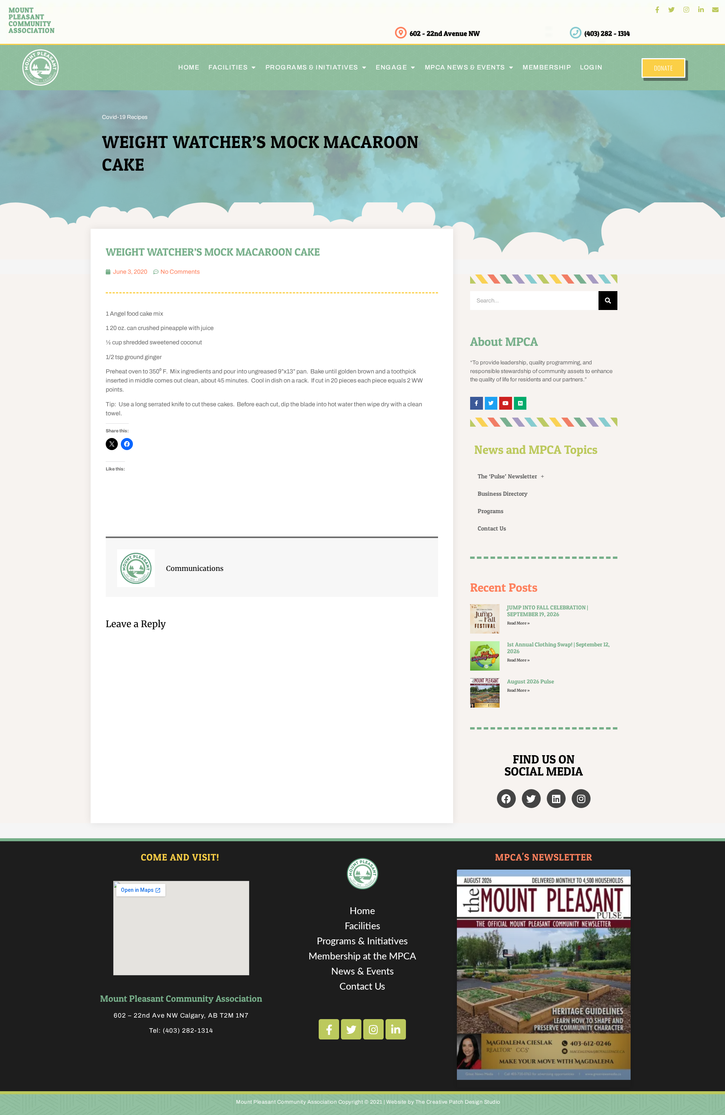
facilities (228, 67)
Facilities (362, 926)
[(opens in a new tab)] (485, 693)
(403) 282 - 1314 (607, 33)
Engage (391, 67)
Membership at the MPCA (362, 956)
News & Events (362, 971)
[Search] (608, 300)
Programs (490, 511)
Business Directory (503, 493)
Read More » (518, 623)
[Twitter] (672, 9)
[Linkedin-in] (701, 9)
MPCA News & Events (465, 67)
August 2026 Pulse (530, 681)
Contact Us (492, 528)
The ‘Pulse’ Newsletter (507, 476)
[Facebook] (506, 798)
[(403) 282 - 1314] (576, 33)
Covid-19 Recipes (125, 117)
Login (591, 67)
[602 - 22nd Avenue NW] (401, 33)
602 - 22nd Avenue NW (445, 33)
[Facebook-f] (657, 9)
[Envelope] (715, 9)
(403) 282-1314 (188, 1030)
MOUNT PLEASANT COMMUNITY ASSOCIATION (32, 20)
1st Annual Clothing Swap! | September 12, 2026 (558, 648)
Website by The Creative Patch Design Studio (443, 1102)
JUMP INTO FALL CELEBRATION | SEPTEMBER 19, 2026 (547, 611)
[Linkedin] (556, 798)
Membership (547, 67)
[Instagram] (686, 9)
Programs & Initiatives (311, 67)
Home (188, 67)
